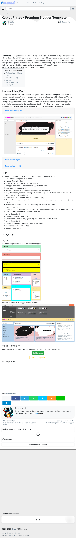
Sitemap (17, 533)
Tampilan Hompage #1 (13, 111)
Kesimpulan (10, 85)
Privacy (3, 533)
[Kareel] (8, 3)
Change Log (13, 78)
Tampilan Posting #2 (12, 160)
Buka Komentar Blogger (38, 444)
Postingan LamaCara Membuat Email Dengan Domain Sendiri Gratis (19, 423)
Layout (8, 80)
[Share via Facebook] (15, 398)
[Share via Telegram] (6, 403)
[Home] (73, 8)
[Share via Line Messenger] (60, 398)
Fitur (7, 75)
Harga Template (12, 82)
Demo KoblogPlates (38, 358)
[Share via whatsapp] (33, 398)
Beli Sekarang (38, 353)
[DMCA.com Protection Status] (38, 413)
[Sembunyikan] (16, 71)
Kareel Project (12, 535)
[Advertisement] (38, 40)
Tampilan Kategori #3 (13, 166)
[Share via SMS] (51, 398)
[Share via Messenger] (42, 398)
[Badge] (8, 412)
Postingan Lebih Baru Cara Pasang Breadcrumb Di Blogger (60, 422)
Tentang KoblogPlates (14, 73)
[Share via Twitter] (24, 398)
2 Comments (65, 22)
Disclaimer (10, 533)
